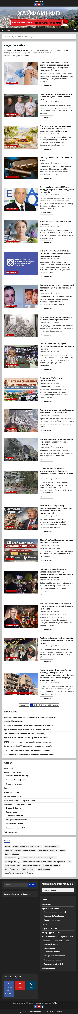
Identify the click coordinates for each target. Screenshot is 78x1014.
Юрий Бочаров (43, 869)
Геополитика (11, 812)
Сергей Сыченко (12, 869)
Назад (22, 705)
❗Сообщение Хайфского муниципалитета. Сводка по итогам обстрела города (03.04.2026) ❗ (21, 482)
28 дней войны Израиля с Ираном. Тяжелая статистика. (21, 550)
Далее (55, 705)
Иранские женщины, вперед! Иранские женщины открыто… (30, 717)
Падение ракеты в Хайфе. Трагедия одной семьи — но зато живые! (21, 420)
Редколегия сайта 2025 (15, 828)
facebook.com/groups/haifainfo (17, 55)
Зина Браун (43, 850)
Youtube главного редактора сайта (27, 846)
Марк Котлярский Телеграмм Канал (19, 800)
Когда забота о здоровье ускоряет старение (21, 231)
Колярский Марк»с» (62, 861)
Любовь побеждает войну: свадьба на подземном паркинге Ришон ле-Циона (21, 649)
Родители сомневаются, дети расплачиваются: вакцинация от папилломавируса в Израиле (21, 73)
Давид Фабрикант (13, 850)
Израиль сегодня (11, 82)
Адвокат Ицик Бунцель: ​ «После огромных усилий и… (26, 737)
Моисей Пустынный (51, 865)
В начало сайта (19, 1003)
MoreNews (48, 1011)
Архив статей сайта (12, 772)
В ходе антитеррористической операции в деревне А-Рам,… (29, 754)
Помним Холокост (14, 784)
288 (49, 705)
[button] (3, 30)
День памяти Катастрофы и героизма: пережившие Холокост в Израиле (21, 356)
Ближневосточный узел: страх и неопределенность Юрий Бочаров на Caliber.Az (21, 616)
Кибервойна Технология (16, 819)
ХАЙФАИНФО (39, 12)
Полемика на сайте (12, 177)
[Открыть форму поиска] (75, 30)
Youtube (7, 846)
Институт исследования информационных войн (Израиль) (30, 858)
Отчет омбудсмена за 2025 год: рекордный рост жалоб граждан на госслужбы (21, 199)
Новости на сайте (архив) (17, 775)
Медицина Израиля (31, 865)
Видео (6, 788)
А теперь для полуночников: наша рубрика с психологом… (29, 725)
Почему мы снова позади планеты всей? (21, 168)
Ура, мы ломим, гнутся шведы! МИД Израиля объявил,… (28, 729)
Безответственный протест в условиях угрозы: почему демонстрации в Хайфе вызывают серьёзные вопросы (21, 582)
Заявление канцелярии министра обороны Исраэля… (27, 750)
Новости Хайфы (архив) (16, 780)
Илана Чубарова (12, 854)
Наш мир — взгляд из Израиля (17, 804)
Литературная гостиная (14, 796)
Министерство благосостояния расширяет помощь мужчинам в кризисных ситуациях (21, 263)
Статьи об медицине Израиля (17, 894)
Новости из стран (15, 815)
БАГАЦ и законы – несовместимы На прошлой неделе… (27, 742)
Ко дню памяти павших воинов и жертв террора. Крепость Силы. (21, 325)
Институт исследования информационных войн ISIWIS (28, 861)
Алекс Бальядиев (51, 846)
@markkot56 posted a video (13, 721)
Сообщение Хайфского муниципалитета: (21, 389)
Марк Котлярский (12, 865)
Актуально (9, 335)
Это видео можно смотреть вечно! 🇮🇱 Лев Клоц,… (25, 733)
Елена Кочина (29, 850)
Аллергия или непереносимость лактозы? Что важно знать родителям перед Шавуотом (21, 137)
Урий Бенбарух (28, 869)
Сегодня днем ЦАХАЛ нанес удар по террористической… (28, 746)
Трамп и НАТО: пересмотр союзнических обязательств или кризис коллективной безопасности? (21, 518)
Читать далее (47, 85)
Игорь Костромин (58, 850)
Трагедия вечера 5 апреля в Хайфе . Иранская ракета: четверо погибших (21, 449)
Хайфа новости (11, 305)
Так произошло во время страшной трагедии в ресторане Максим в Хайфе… (21, 296)
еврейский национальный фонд (19, 873)
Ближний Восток (11, 658)
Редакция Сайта (45, 70)
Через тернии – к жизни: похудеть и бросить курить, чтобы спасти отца (21, 105)
